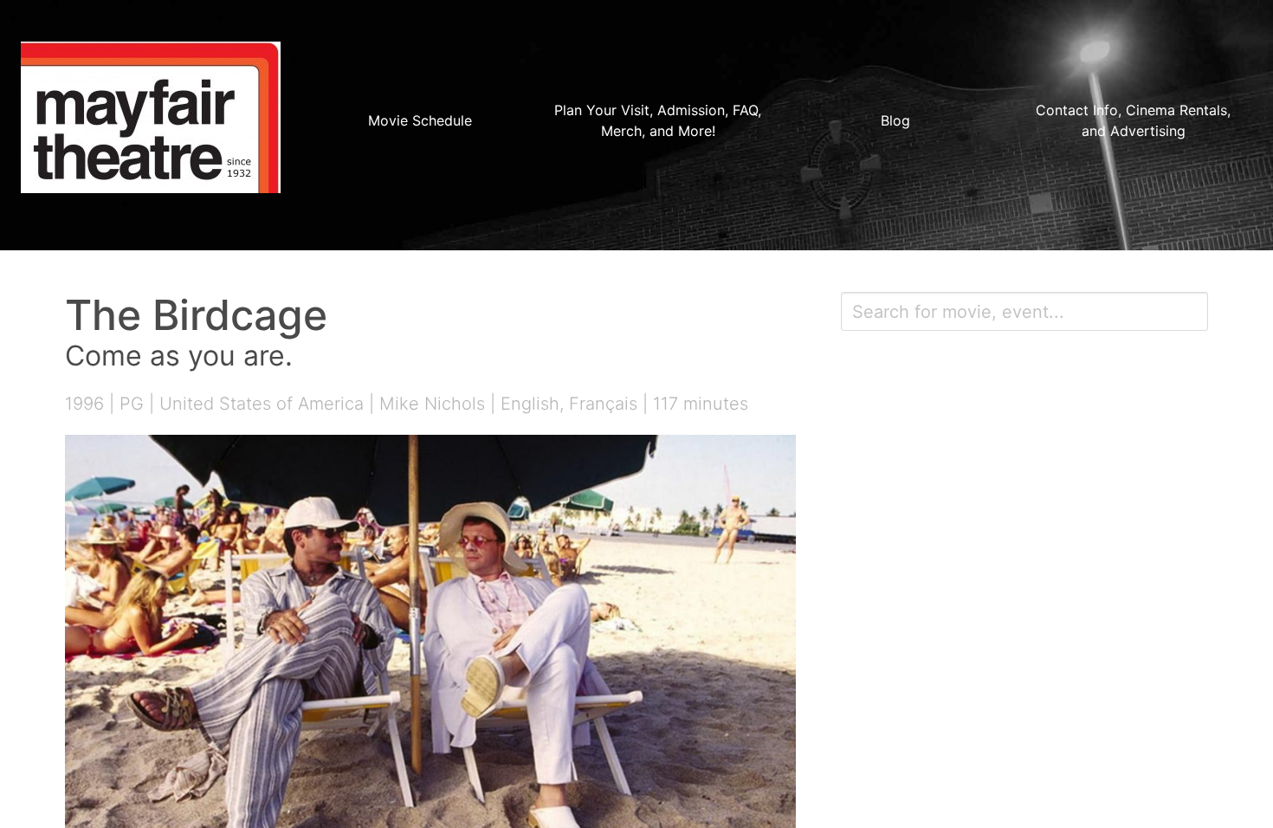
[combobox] (1024, 311)
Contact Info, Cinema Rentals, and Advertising (1133, 120)
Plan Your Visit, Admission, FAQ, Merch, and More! (657, 120)
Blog (895, 120)
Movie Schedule (420, 120)
